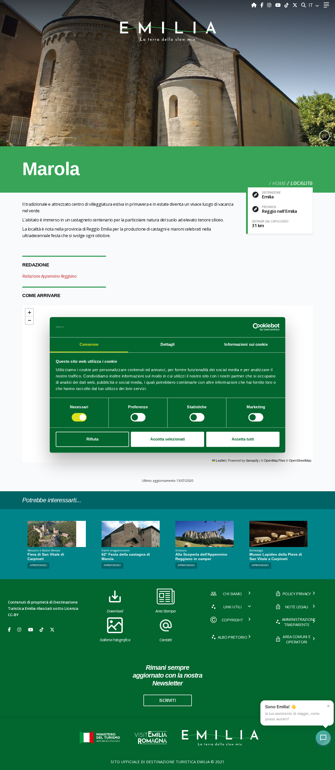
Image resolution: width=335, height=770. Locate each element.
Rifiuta (92, 439)
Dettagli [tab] (167, 344)
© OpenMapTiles (273, 460)
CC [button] (324, 135)
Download (115, 610)
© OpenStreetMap (298, 460)
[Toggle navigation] (326, 5)
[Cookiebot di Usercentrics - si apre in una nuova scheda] (257, 327)
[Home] (254, 5)
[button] (29, 312)
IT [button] (311, 5)
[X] (295, 5)
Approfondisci (38, 565)
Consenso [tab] (89, 344)
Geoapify (252, 460)
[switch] (138, 417)
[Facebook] (262, 5)
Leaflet (220, 460)
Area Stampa (165, 610)
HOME (279, 183)
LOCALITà (302, 183)
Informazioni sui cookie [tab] (245, 344)
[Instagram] (270, 5)
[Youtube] (278, 5)
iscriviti (167, 700)
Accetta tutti (243, 439)
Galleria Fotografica (115, 639)
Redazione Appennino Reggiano (49, 276)
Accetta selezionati (167, 439)
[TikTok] (287, 5)
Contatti (165, 639)
